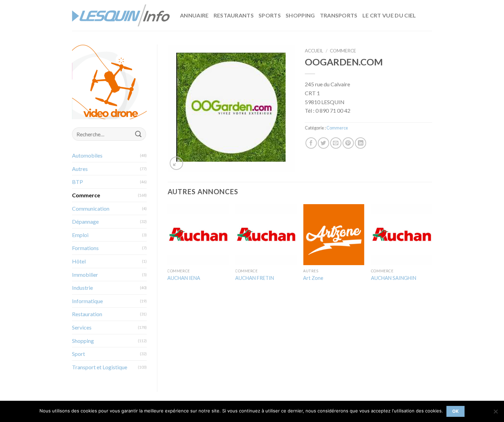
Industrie (82, 287)
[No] (495, 413)
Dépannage (85, 221)
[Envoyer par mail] (335, 143)
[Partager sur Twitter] (323, 143)
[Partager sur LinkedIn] (360, 143)
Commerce (86, 195)
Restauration (87, 314)
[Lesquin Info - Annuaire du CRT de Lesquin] (121, 15)
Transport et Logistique (99, 367)
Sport (78, 353)
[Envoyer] (138, 134)
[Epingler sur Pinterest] (348, 143)
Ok (455, 411)
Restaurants (234, 15)
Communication (90, 208)
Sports (270, 15)
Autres (80, 168)
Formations (85, 248)
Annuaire (194, 15)
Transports (339, 15)
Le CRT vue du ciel (389, 15)
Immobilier (85, 274)
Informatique (87, 301)
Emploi (80, 235)
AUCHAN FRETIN (254, 278)
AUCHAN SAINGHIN (393, 278)
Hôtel (79, 261)
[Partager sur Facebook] (311, 143)
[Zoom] (176, 163)
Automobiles (87, 155)
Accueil (314, 50)
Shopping (300, 15)
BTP (77, 181)
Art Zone (313, 278)
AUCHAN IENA (183, 278)
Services (82, 327)
